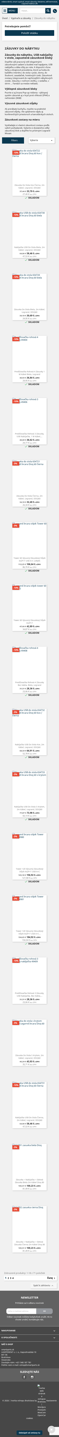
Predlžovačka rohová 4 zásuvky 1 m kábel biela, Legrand (29, 373)
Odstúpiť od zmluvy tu (29, 1432)
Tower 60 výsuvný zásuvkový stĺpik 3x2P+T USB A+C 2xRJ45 (29, 559)
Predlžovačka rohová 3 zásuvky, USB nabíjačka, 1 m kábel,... (29, 435)
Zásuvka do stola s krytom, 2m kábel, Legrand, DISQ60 (29, 1056)
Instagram (32, 1377)
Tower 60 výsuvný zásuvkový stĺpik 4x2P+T (29, 621)
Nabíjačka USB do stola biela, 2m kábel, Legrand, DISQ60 (29, 248)
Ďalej (51, 1278)
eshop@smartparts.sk (29, 1365)
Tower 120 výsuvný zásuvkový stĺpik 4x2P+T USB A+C (29, 870)
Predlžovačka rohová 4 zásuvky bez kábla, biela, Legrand (29, 683)
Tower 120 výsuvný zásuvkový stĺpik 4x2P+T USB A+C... (29, 932)
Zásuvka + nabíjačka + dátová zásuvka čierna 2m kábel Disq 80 (29, 1243)
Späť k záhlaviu (43, 1285)
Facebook (24, 1377)
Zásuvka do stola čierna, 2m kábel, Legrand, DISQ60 (29, 497)
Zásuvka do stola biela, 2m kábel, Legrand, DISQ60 (29, 310)
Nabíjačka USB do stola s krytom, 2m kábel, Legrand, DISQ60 (29, 808)
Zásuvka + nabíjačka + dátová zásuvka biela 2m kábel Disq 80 (29, 1181)
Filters (14, 140)
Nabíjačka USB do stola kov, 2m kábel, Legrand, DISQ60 (29, 745)
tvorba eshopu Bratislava (22, 1400)
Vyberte (41, 140)
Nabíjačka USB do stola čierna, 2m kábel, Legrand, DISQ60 (29, 1118)
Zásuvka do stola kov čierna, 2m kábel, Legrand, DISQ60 (29, 186)
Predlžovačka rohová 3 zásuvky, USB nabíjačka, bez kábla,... (29, 994)
